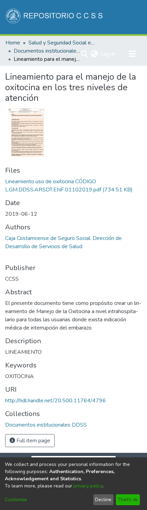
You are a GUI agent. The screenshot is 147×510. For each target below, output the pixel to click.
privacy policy (88, 486)
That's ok (128, 499)
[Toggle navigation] (132, 54)
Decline (103, 499)
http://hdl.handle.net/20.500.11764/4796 (55, 400)
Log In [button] (108, 54)
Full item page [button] (32, 440)
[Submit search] (84, 54)
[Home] (55, 17)
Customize (16, 499)
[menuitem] (94, 54)
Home (12, 42)
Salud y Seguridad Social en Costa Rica (62, 42)
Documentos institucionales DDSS (48, 51)
